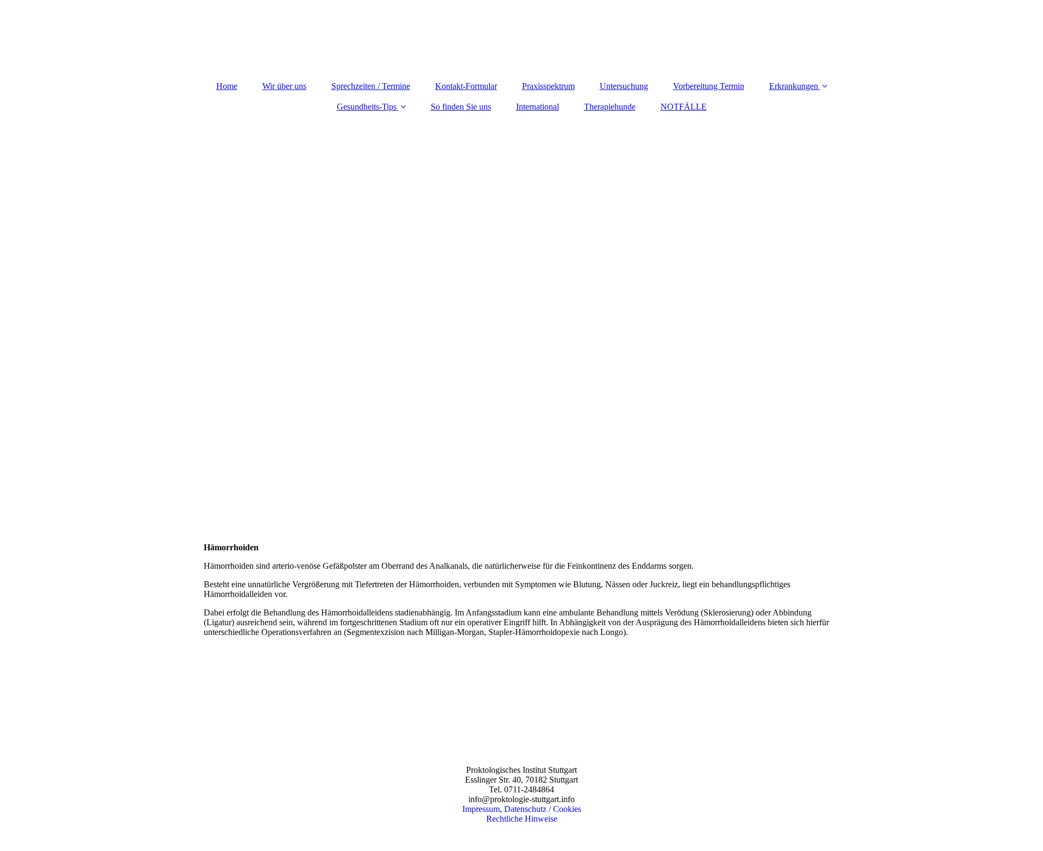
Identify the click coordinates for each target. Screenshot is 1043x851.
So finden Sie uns (461, 106)
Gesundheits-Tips (367, 106)
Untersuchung (624, 86)
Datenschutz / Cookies (542, 809)
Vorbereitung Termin (708, 86)
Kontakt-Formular (466, 86)
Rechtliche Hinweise (521, 818)
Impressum (481, 809)
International (537, 106)
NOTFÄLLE (684, 106)
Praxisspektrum (548, 86)
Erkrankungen (793, 86)
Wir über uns (284, 86)
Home (226, 86)
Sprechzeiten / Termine (370, 86)
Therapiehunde (610, 106)
